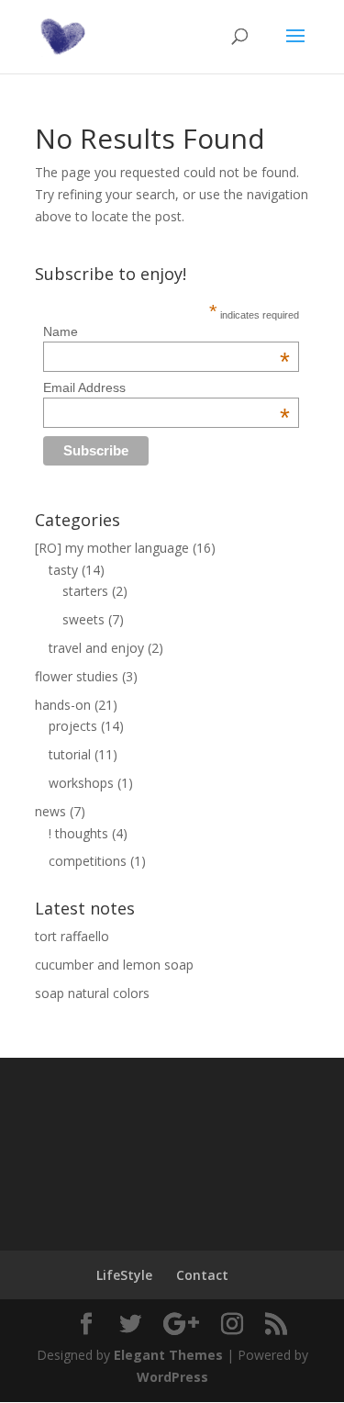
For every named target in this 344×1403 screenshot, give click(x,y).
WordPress (172, 1377)
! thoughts (78, 833)
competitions (88, 861)
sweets (83, 619)
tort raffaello (72, 936)
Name (166, 331)
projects (73, 726)
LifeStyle (124, 1275)
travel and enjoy (96, 648)
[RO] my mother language (112, 547)
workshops (81, 782)
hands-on (63, 704)
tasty (63, 569)
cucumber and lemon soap (114, 964)
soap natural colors (92, 993)
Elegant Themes (168, 1355)
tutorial (70, 754)
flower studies (76, 676)
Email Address (166, 387)
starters (85, 591)
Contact (202, 1275)
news (50, 811)
